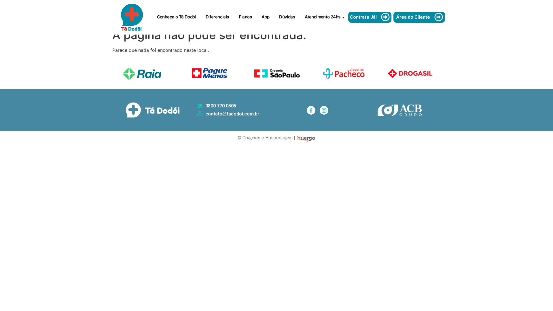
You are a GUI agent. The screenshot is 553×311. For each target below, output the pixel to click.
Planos (245, 17)
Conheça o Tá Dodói (176, 17)
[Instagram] (324, 110)
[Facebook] (311, 110)
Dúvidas (287, 17)
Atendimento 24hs (322, 17)
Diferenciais (217, 17)
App (265, 17)
